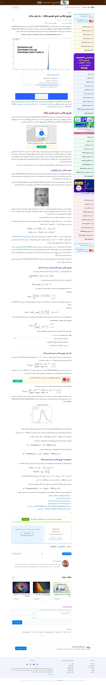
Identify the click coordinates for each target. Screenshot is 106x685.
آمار (69, 13)
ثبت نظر (26, 533)
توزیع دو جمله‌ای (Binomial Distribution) (31, 247)
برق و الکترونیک (70, 669)
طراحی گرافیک (71, 670)
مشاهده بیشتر (49, 674)
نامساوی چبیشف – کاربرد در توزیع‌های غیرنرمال (59, 504)
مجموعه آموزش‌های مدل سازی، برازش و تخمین (59, 501)
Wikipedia (53, 547)
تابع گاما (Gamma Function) (31, 476)
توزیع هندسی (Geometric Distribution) (27, 249)
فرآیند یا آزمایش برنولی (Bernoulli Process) (23, 237)
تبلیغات (92, 670)
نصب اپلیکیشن (20, 648)
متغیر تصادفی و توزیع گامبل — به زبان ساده (43, 104)
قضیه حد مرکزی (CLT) (52, 154)
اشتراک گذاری (66, 554)
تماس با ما (92, 663)
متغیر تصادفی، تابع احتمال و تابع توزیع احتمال (27, 102)
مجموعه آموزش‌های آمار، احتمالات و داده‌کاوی (59, 496)
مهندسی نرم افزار (70, 672)
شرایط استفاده (60, 680)
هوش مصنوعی (71, 667)
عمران (72, 663)
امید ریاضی (14, 249)
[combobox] (59, 7)
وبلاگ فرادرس (61, 547)
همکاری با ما (91, 665)
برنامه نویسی (71, 665)
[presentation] (41, 296)
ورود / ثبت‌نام (15, 7)
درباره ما (92, 672)
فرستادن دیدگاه (17, 622)
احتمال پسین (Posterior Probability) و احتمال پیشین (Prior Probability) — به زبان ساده (48, 506)
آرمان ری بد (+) (57, 561)
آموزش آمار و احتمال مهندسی (63, 498)
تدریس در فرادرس (90, 667)
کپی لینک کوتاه (16, 554)
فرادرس (93, 669)
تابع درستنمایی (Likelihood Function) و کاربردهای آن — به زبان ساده (53, 509)
